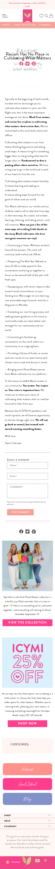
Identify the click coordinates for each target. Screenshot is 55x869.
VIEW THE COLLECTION (27, 622)
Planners (45, 25)
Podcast (27, 769)
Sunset (6, 25)
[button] (5, 16)
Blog (27, 799)
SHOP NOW (27, 723)
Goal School (28, 784)
